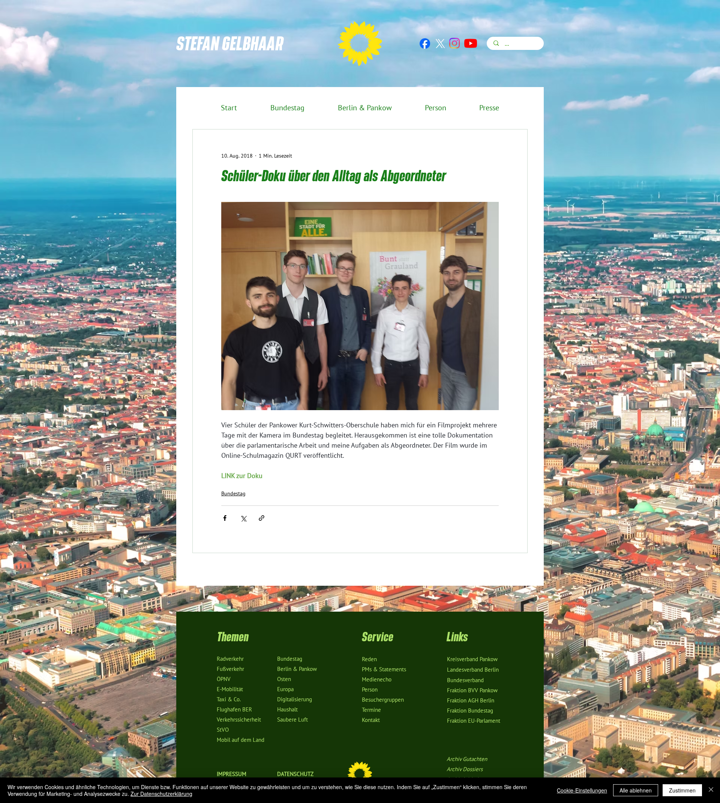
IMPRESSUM (231, 774)
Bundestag (233, 493)
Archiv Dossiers (465, 769)
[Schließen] (711, 790)
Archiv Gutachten (467, 759)
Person (370, 689)
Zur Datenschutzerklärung (161, 793)
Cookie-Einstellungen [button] (582, 790)
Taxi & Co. (229, 699)
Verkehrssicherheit (239, 719)
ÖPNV (224, 679)
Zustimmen (682, 790)
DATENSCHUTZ (295, 774)
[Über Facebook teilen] (224, 518)
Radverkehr (230, 659)
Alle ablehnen (636, 790)
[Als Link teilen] (261, 518)
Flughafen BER (234, 709)
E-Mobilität (230, 689)
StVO (223, 729)
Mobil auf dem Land (240, 740)
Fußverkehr (230, 669)
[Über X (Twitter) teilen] (243, 518)
